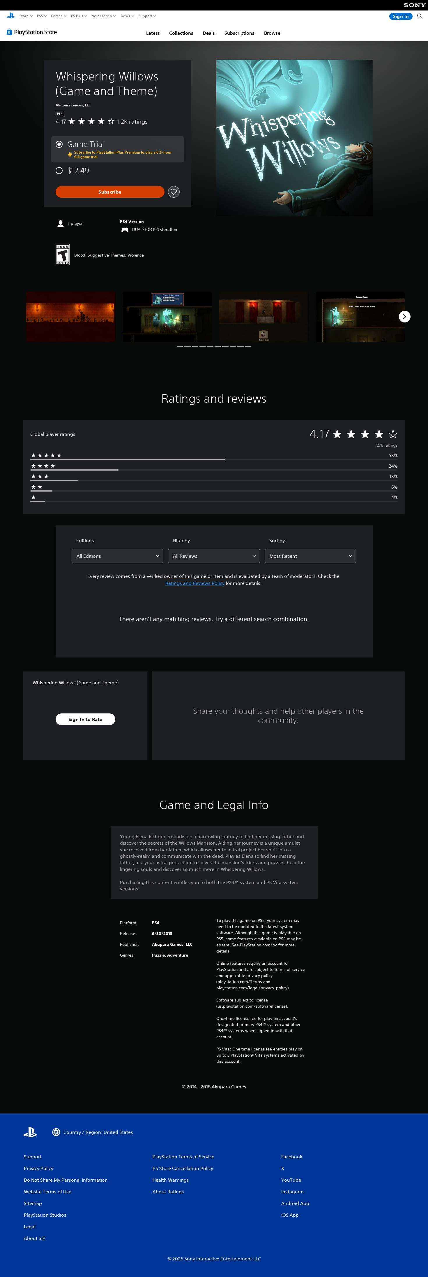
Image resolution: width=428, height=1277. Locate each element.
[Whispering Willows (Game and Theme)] (71, 317)
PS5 (40, 16)
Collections (181, 33)
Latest (153, 33)
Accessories (102, 16)
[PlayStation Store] (33, 31)
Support (146, 16)
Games (57, 16)
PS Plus (77, 16)
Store (24, 16)
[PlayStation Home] (11, 16)
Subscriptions (239, 33)
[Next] (405, 316)
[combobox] (118, 556)
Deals (209, 33)
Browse (272, 33)
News (125, 16)
